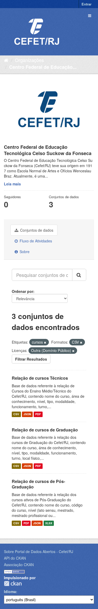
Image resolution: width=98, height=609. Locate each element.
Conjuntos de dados (36, 230)
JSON (27, 414)
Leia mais (12, 183)
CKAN (13, 583)
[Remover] (45, 342)
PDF (38, 414)
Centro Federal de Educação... (43, 67)
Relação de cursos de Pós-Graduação (38, 484)
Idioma (10, 591)
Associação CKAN (19, 564)
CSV (16, 414)
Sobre (24, 251)
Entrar (86, 4)
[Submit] (79, 275)
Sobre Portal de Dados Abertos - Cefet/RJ (38, 551)
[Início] (6, 59)
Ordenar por (22, 291)
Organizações (29, 59)
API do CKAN (15, 558)
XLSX (48, 523)
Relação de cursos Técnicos (40, 378)
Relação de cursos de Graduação (45, 430)
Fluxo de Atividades (35, 240)
